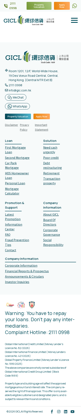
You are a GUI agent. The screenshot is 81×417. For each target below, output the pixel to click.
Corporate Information (21, 265)
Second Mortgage (17, 158)
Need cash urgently (50, 149)
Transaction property (51, 180)
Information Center (13, 226)
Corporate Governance (51, 232)
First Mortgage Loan (15, 149)
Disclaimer (11, 125)
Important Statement (41, 127)
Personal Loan (15, 183)
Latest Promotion (13, 216)
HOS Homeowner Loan (17, 175)
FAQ (7, 234)
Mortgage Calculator (12, 191)
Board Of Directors (49, 222)
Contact (10, 250)
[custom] (74, 6)
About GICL (51, 214)
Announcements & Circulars (24, 276)
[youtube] (72, 411)
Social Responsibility (53, 242)
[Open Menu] (74, 20)
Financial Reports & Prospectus (27, 271)
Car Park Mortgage (12, 165)
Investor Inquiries (17, 282)
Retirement (51, 173)
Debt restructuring (52, 165)
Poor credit (51, 158)
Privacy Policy (24, 127)
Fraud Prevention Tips (17, 242)
